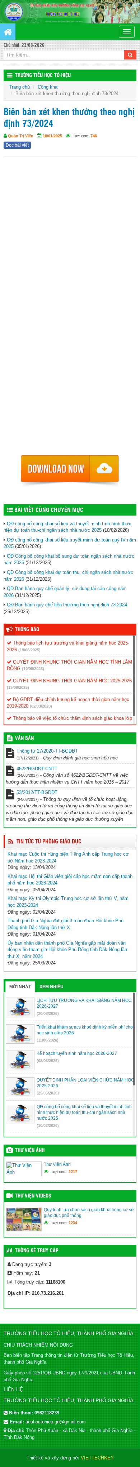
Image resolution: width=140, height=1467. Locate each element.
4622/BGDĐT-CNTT (37, 768)
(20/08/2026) (48, 1013)
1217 (73, 1171)
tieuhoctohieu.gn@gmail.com (55, 1421)
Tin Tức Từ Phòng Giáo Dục (49, 841)
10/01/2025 (52, 136)
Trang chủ (19, 87)
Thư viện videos (33, 1196)
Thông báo (27, 629)
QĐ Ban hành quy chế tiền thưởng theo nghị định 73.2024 (67, 604)
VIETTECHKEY (97, 1458)
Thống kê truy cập (37, 1250)
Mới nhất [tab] (20, 986)
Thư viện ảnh (30, 1150)
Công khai (48, 87)
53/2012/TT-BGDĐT (37, 792)
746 (93, 136)
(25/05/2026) (48, 1093)
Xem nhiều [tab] (51, 986)
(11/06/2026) (48, 1040)
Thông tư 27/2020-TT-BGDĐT (47, 751)
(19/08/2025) (29, 650)
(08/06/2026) (48, 1060)
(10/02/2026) (48, 1125)
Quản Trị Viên (20, 136)
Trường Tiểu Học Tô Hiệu (43, 75)
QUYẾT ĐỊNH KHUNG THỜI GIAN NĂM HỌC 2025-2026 (71, 680)
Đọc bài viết (17, 145)
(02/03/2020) (41, 706)
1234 (73, 1223)
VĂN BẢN (24, 738)
